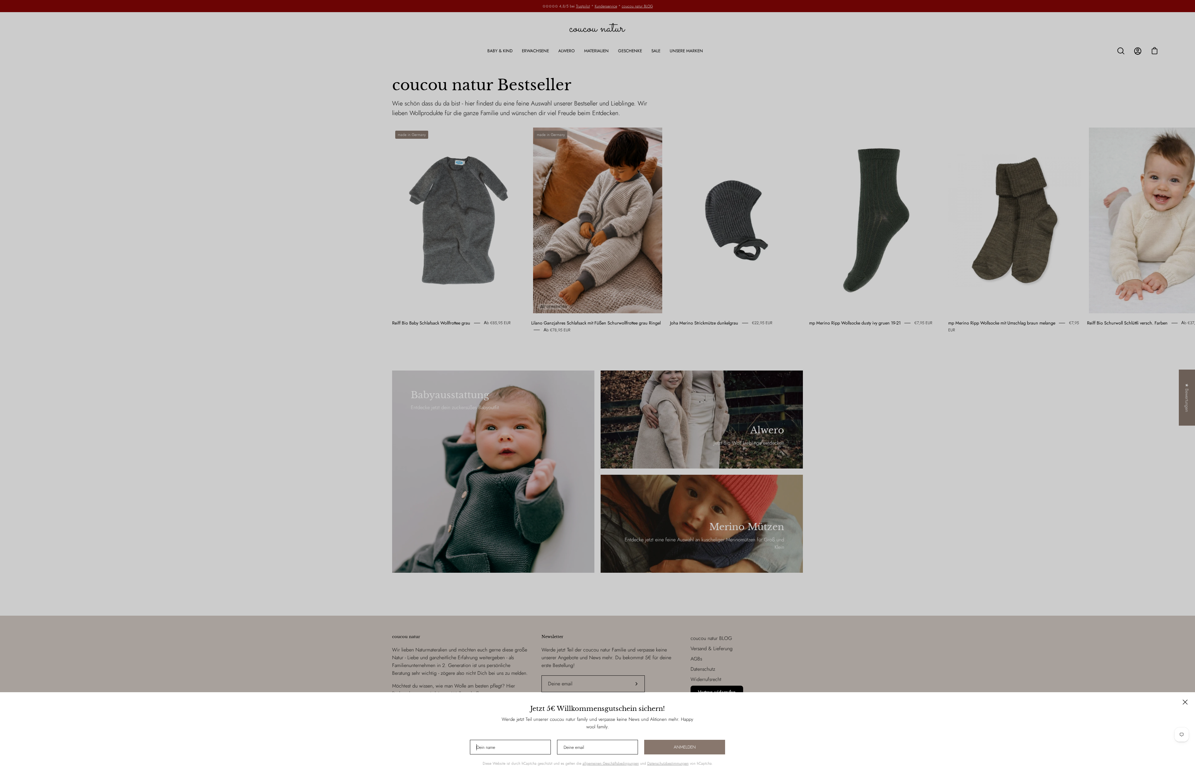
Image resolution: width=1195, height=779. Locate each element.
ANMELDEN (685, 747)
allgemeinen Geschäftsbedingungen (611, 763)
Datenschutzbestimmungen (668, 763)
